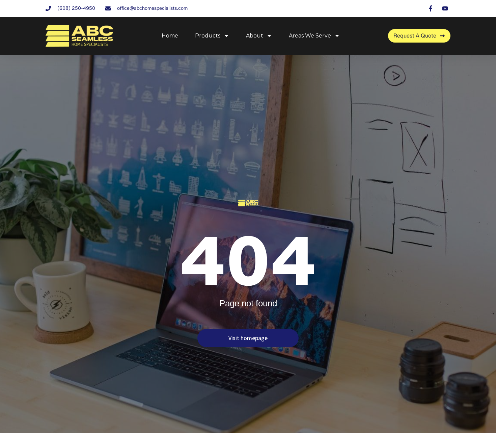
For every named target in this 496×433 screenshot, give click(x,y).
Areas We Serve (310, 35)
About (254, 35)
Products (207, 35)
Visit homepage (248, 338)
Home (170, 35)
